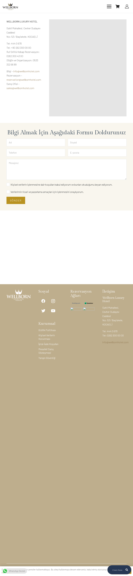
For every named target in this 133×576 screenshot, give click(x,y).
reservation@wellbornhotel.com (23, 79)
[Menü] (109, 6)
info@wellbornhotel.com (26, 71)
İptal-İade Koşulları (48, 343)
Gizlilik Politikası (47, 330)
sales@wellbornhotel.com (20, 88)
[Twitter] (43, 311)
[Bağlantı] (10, 6)
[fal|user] (127, 6)
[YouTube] (53, 311)
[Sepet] (117, 6)
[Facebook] (43, 301)
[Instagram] (53, 301)
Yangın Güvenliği (46, 357)
